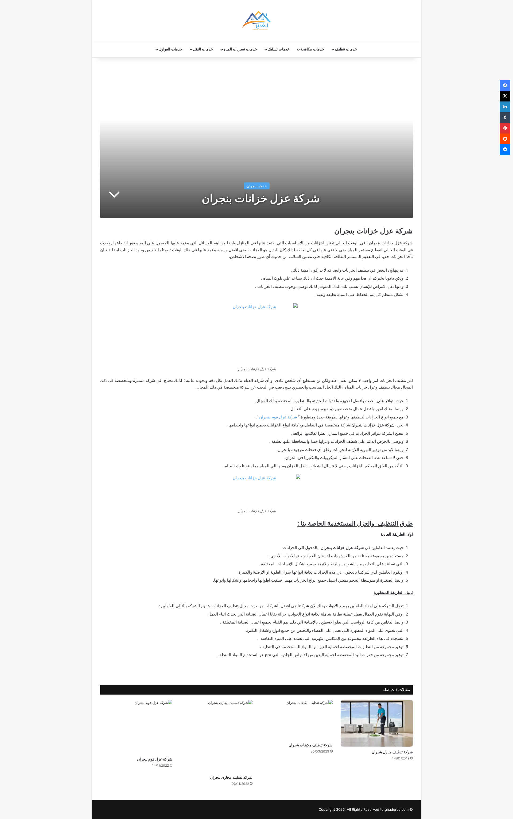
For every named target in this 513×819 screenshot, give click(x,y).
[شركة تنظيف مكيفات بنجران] (297, 720)
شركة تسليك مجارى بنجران (231, 777)
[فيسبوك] (505, 85)
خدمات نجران (257, 186)
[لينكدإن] (505, 106)
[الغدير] (256, 20)
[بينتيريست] (505, 128)
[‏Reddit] (505, 139)
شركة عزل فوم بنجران (278, 417)
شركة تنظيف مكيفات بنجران (311, 745)
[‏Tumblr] (505, 117)
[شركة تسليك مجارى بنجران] (216, 736)
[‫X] (505, 96)
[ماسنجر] (505, 149)
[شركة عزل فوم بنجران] (136, 727)
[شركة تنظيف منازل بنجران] (377, 723)
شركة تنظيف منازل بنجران (392, 752)
